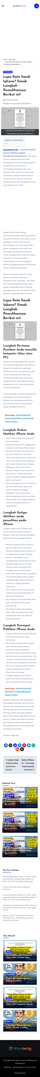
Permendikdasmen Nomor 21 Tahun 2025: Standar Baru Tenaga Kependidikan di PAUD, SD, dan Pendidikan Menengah (20, 879)
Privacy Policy (30, 1067)
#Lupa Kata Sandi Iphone (21, 104)
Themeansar (20, 1063)
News (9, 951)
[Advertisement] (20, 32)
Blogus (32, 1060)
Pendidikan (11, 975)
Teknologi (8, 72)
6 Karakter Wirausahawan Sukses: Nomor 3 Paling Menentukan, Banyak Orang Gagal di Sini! (20, 907)
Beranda (7, 1067)
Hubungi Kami (20, 1073)
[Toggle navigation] (2, 6)
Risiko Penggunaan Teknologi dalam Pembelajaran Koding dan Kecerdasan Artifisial (18, 850)
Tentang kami (17, 1067)
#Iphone (8, 104)
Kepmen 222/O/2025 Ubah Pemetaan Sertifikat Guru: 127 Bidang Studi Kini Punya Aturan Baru (18, 918)
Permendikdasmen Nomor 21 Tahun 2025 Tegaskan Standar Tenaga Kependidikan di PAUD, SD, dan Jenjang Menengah (20, 897)
